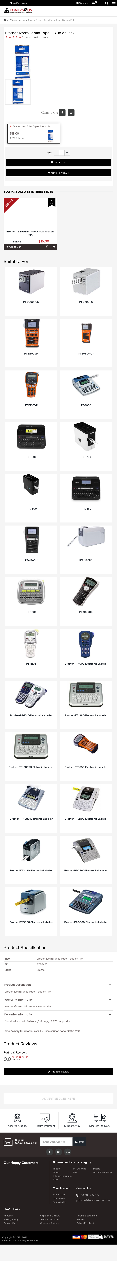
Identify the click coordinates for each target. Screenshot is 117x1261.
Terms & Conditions (50, 1219)
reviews (27, 37)
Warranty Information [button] (19, 999)
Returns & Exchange (87, 1215)
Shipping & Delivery (50, 1215)
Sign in (83, 3)
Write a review (41, 37)
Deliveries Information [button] (19, 1014)
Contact (25, 3)
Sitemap (81, 1219)
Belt (75, 1172)
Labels (96, 1169)
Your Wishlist (59, 1202)
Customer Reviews (49, 1223)
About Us (14, 3)
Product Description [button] (17, 984)
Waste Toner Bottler (103, 1172)
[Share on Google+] (72, 113)
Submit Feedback (85, 1223)
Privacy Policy (11, 1219)
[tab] (58, 985)
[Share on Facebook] (63, 113)
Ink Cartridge (79, 1169)
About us (8, 1215)
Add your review (59, 1071)
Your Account (59, 1194)
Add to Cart (59, 162)
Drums (56, 1172)
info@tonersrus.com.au (95, 1200)
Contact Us (9, 1223)
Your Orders (59, 1198)
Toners (56, 1169)
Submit (79, 1141)
